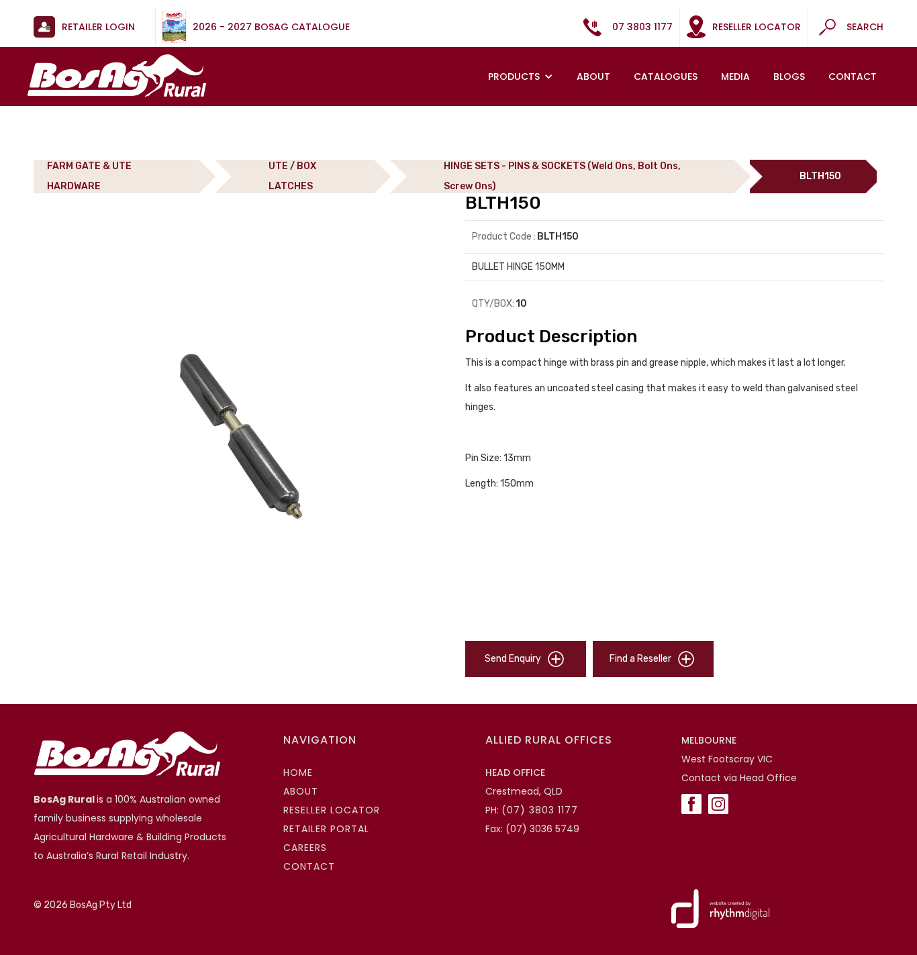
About (593, 76)
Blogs (789, 76)
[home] (117, 75)
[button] (522, 76)
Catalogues (665, 76)
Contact (852, 76)
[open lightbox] (243, 435)
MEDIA (735, 76)
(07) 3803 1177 (539, 810)
